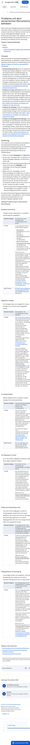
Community (13, 7)
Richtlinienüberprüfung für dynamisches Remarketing (15, 648)
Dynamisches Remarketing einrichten (11, 654)
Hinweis (4, 45)
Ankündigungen (24, 7)
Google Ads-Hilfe (11, 2)
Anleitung (5, 47)
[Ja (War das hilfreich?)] (25, 668)
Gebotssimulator (24, 443)
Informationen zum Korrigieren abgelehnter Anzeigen (21, 344)
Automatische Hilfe (21, 743)
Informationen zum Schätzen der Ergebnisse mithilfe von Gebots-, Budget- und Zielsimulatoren (21, 436)
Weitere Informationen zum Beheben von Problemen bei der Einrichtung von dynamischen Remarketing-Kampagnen (15, 134)
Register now (5, 713)
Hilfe (4, 7)
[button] (2, 2)
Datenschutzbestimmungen (14, 728)
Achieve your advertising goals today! (10, 704)
